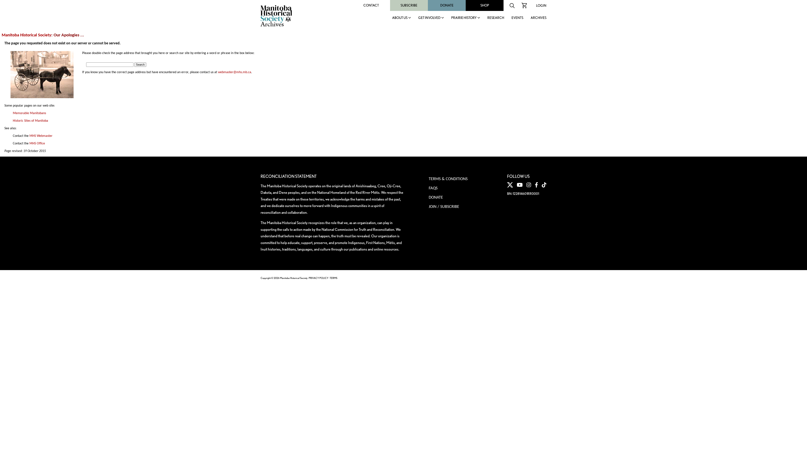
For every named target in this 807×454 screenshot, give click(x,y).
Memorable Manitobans (29, 113)
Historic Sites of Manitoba (30, 121)
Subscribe (409, 5)
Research (495, 18)
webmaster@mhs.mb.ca (234, 72)
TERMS (333, 278)
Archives (538, 18)
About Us (399, 18)
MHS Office (37, 143)
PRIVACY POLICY (318, 278)
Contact (371, 5)
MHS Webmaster (41, 136)
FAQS (433, 188)
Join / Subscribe (444, 207)
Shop (484, 5)
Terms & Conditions (448, 179)
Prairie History (464, 18)
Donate (447, 5)
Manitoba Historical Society (26, 35)
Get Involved (429, 18)
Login (541, 6)
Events (517, 18)
